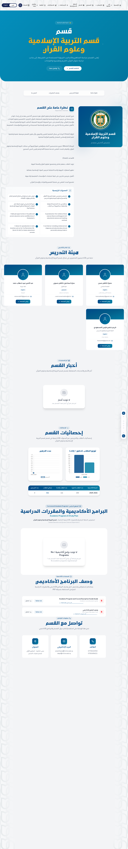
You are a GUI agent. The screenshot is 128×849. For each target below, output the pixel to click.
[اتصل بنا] (123, 427)
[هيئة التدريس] (123, 423)
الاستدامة (63, 5)
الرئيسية (116, 5)
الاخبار (80, 5)
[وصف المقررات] (123, 425)
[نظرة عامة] (123, 421)
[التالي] (123, 432)
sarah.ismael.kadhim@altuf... (63, 296)
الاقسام (99, 5)
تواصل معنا (34, 5)
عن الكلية (108, 5)
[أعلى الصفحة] (123, 413)
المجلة (25, 5)
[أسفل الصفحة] (123, 435)
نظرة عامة (94, 93)
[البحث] (20, 5)
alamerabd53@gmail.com (21, 296)
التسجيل (88, 5)
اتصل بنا (34, 93)
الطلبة (41, 5)
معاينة (38, 601)
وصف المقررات (54, 93)
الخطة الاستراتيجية (73, 5)
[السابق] (123, 416)
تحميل (27, 601)
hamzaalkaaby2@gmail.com (104, 296)
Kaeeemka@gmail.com (103, 341)
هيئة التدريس (74, 93)
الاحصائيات (51, 5)
